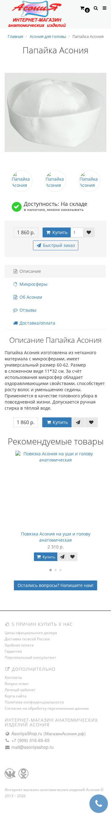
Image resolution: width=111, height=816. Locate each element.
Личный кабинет (20, 689)
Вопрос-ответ (17, 683)
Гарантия (13, 651)
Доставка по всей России (27, 639)
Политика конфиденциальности (34, 702)
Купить (59, 232)
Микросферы (32, 284)
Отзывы (27, 310)
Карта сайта (16, 696)
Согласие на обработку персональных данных (47, 708)
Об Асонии (30, 297)
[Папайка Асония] (55, 112)
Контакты (13, 677)
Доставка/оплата (36, 323)
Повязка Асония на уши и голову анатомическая (55, 537)
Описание (29, 271)
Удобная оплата (19, 645)
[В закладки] (89, 232)
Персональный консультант (30, 657)
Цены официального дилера (31, 632)
